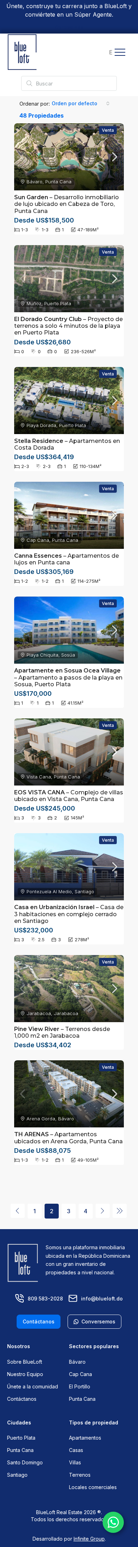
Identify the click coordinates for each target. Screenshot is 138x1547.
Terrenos (80, 1475)
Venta (108, 130)
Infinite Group (89, 1539)
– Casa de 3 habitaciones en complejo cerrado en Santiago (68, 914)
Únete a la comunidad (32, 1386)
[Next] (103, 1211)
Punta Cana (82, 1399)
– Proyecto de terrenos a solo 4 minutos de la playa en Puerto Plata (68, 326)
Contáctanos (21, 1399)
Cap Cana (80, 1374)
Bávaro (77, 1362)
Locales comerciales (93, 1487)
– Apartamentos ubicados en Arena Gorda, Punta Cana (68, 1137)
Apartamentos (85, 1438)
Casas (76, 1450)
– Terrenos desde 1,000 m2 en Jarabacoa (62, 1032)
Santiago (17, 1475)
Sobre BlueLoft (24, 1362)
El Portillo (79, 1386)
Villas (75, 1462)
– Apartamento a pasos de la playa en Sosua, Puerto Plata (68, 677)
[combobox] (81, 103)
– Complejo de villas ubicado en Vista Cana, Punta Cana (68, 795)
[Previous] (18, 1211)
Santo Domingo (25, 1462)
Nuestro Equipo (25, 1374)
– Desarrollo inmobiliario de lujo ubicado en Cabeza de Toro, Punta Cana (66, 204)
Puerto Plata (21, 1438)
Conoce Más (69, 27)
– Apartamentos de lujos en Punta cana (66, 559)
